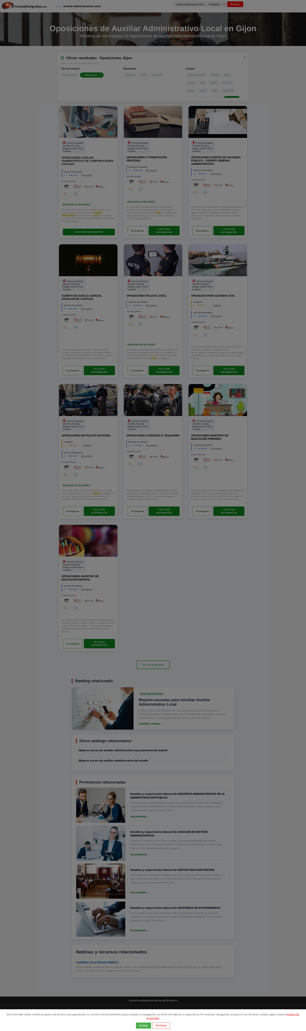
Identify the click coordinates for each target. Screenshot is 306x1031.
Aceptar (143, 1025)
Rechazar (161, 1025)
